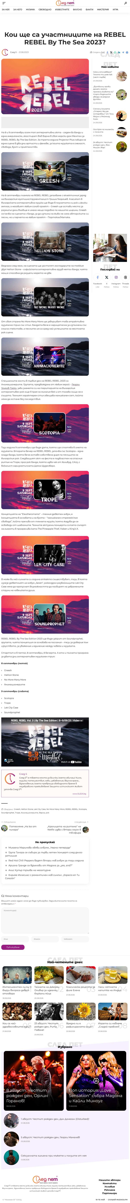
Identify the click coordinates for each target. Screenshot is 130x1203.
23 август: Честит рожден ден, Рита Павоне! (46, 1026)
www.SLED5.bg (79, 794)
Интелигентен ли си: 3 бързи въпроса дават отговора (17, 990)
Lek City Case (40, 809)
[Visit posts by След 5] (5, 52)
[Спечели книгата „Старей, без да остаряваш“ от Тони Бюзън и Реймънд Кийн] (121, 115)
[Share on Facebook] (107, 52)
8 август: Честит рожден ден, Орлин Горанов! (27, 1095)
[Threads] (125, 280)
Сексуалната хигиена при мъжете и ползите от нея (54, 1155)
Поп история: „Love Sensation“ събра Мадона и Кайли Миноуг (95, 1095)
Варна (42, 813)
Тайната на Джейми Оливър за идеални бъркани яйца (46, 990)
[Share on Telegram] (123, 52)
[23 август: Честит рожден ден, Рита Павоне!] (49, 1011)
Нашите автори (109, 1180)
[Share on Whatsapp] (115, 52)
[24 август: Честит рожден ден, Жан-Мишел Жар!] (121, 146)
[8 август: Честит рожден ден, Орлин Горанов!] (34, 1081)
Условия (109, 1186)
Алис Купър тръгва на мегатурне (30, 870)
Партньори (109, 1193)
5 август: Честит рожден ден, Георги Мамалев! (50, 1137)
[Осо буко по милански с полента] (121, 132)
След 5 (13, 52)
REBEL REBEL (71, 809)
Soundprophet (7, 813)
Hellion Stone (27, 809)
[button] (5, 3)
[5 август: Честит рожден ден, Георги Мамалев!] (11, 1139)
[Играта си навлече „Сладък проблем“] (112, 1011)
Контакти (110, 1183)
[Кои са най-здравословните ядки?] (17, 1011)
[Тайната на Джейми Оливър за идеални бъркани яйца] (49, 975)
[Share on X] (111, 52)
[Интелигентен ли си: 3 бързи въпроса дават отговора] (17, 975)
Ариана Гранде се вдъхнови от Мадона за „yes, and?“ (40, 865)
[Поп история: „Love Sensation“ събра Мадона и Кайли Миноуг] (96, 1081)
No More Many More (55, 809)
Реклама (109, 1190)
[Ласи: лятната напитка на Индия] (112, 975)
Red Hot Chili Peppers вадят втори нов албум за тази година (46, 860)
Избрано (65, 1046)
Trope (17, 813)
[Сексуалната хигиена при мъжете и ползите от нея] (11, 1157)
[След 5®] (65, 3)
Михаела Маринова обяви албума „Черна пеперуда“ (40, 847)
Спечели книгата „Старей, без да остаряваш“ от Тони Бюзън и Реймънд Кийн (103, 114)
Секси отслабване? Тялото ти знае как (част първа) (102, 74)
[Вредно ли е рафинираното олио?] (81, 1011)
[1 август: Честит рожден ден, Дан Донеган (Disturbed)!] (11, 1120)
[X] (106, 280)
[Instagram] (116, 280)
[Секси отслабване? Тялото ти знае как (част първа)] (121, 76)
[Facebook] (97, 280)
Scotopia (83, 809)
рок (47, 813)
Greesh (17, 809)
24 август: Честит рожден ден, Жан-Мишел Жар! (102, 145)
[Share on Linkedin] (119, 52)
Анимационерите (29, 813)
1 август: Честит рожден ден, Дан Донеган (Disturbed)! (55, 1119)
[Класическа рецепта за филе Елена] (81, 975)
